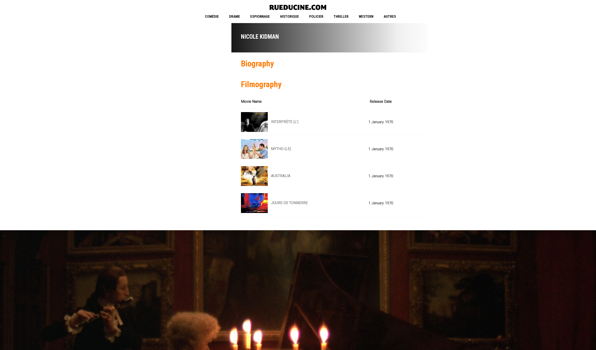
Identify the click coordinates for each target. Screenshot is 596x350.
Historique (289, 16)
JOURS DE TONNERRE (289, 203)
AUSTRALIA (280, 176)
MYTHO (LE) (281, 149)
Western (366, 16)
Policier (316, 16)
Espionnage (260, 16)
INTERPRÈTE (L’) (284, 122)
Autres (390, 16)
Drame (234, 16)
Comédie (212, 16)
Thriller (341, 16)
